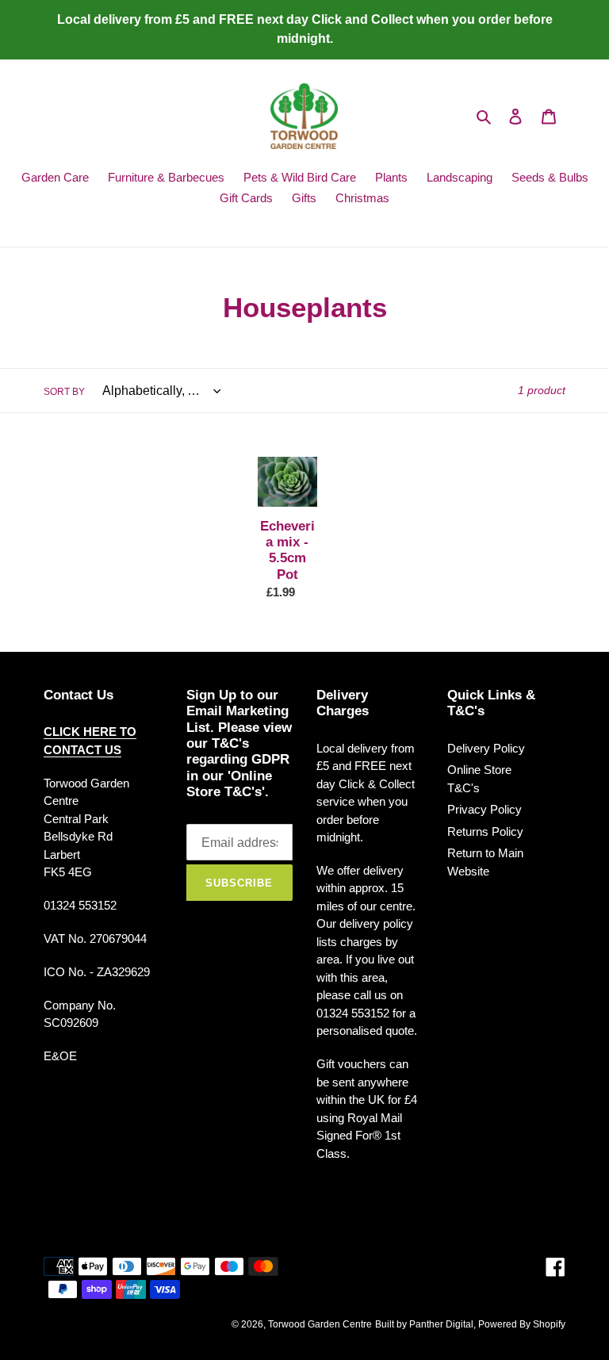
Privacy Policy (484, 809)
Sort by (64, 391)
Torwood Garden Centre (320, 1324)
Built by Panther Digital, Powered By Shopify (470, 1324)
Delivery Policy (486, 748)
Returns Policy (485, 831)
